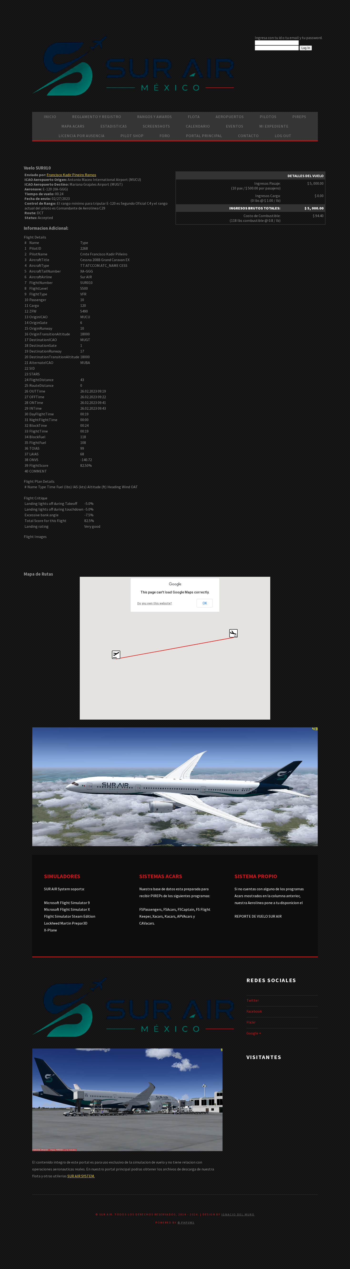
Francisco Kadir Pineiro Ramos (71, 174)
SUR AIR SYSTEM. (81, 1176)
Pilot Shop (132, 135)
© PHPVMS (186, 1222)
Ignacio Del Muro (238, 1214)
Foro (165, 135)
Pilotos (268, 116)
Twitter (252, 1000)
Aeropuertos (230, 116)
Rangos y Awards (154, 116)
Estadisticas (113, 126)
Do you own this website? (154, 603)
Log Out (283, 135)
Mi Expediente (274, 126)
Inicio (50, 116)
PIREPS (299, 116)
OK (205, 603)
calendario (198, 126)
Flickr (250, 1022)
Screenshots (156, 126)
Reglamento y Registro (96, 116)
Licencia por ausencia (82, 135)
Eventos (234, 126)
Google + (253, 1033)
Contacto (248, 135)
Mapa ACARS (73, 126)
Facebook (254, 1011)
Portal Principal (204, 135)
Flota (194, 116)
